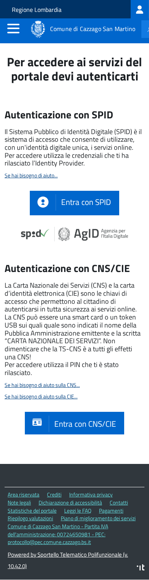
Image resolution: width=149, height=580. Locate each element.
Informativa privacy (91, 494)
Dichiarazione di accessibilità (70, 502)
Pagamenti (111, 510)
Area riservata (23, 494)
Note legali (19, 502)
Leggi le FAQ (77, 510)
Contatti (119, 502)
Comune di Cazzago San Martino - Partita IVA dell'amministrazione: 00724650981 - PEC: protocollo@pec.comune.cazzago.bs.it (58, 534)
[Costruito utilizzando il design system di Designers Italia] (140, 568)
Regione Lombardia (37, 9)
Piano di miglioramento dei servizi (98, 518)
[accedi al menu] (13, 28)
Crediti (54, 494)
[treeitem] (140, 9)
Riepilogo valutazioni (30, 518)
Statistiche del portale (32, 510)
